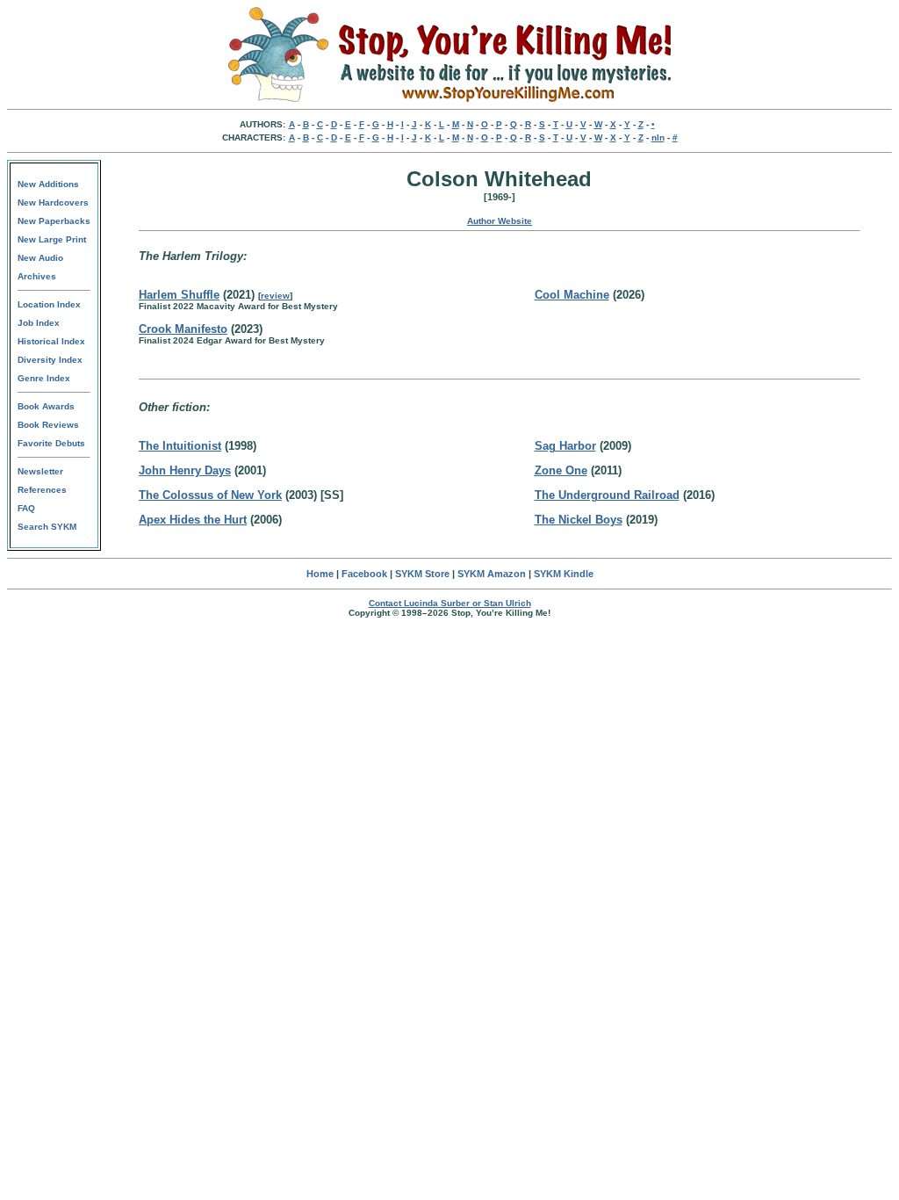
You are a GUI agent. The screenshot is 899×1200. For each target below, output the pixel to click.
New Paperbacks (54, 221)
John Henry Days (185, 470)
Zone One (561, 470)
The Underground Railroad (607, 495)
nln (658, 137)
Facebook (364, 573)
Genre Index (44, 378)
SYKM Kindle (563, 573)
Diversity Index (50, 360)
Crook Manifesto (183, 329)
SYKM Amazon (491, 573)
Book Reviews (48, 425)
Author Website (499, 221)
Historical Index (51, 341)
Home (320, 573)
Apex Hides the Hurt (193, 519)
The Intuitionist (180, 445)
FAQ (26, 508)
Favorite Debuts (51, 443)
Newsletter (40, 471)
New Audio (40, 258)
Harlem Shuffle (179, 294)
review (275, 295)
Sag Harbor (565, 445)
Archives (37, 276)
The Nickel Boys (578, 519)
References (42, 490)
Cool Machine (572, 294)
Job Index (39, 323)
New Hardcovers (53, 202)
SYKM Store (422, 573)
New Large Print (52, 239)
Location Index (49, 304)
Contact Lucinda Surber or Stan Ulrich (450, 603)
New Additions (48, 184)
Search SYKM (47, 526)
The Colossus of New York (210, 495)
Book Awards (46, 406)
